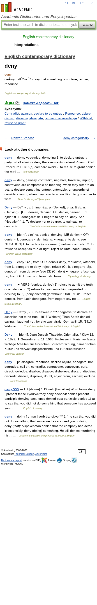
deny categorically (76, 138)
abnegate (36, 118)
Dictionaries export (11, 460)
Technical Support (24, 454)
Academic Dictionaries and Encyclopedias (38, 16)
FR (90, 3)
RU (66, 3)
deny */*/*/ (12, 389)
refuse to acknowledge (61, 118)
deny (8, 157)
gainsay (26, 113)
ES (82, 3)
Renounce (72, 113)
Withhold (86, 118)
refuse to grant (15, 123)
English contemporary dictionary (48, 37)
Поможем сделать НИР (41, 103)
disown (9, 118)
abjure (86, 113)
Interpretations (26, 45)
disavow (22, 118)
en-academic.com (17, 7)
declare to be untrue (48, 113)
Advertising (41, 454)
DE (74, 3)
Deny (8, 207)
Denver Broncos (22, 138)
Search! (87, 25)
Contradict (12, 113)
